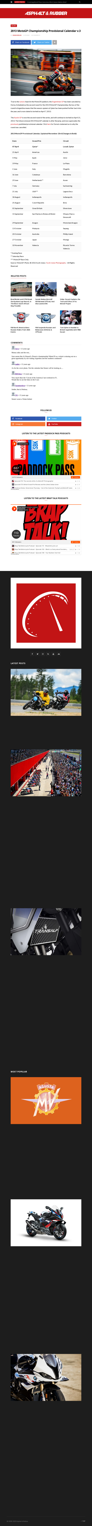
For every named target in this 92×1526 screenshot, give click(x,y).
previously (15, 124)
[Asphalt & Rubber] (46, 13)
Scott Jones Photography (56, 263)
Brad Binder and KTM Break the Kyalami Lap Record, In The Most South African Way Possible (21, 302)
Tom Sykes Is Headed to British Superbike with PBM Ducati (70, 329)
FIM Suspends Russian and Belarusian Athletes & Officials (45, 329)
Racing (13, 26)
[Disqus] (46, 373)
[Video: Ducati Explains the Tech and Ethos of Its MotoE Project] (70, 289)
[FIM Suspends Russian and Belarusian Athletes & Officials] (46, 317)
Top (83, 1521)
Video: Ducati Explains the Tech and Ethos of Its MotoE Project (70, 301)
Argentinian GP (58, 102)
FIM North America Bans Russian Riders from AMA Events (20, 329)
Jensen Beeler (17, 35)
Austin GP (18, 117)
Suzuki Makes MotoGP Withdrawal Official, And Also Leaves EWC (44, 301)
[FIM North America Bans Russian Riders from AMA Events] (21, 317)
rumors (22, 102)
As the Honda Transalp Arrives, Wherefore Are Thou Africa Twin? (46, 2)
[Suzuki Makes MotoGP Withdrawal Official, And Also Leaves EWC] (46, 289)
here (49, 124)
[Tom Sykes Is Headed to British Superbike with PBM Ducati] (70, 317)
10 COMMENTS (35, 35)
